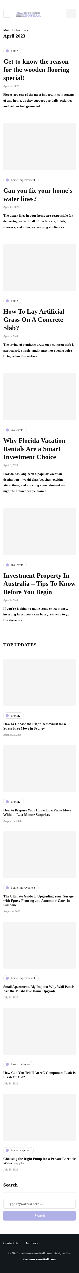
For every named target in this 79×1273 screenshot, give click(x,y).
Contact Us (10, 1243)
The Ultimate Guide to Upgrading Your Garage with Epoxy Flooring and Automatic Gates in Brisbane (38, 900)
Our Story (31, 1243)
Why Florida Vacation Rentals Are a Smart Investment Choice (34, 448)
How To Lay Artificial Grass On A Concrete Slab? (33, 319)
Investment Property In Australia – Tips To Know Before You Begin (39, 583)
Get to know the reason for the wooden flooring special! (36, 69)
